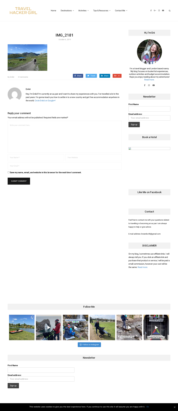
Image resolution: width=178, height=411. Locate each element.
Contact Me (120, 10)
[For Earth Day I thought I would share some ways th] (75, 327)
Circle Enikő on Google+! (45, 100)
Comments (23, 77)
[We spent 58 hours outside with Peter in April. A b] (48, 327)
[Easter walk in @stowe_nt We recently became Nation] (102, 327)
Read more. (149, 80)
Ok (147, 407)
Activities (82, 10)
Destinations (66, 10)
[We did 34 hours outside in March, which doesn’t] (129, 327)
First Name (133, 104)
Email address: (135, 114)
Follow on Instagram (91, 345)
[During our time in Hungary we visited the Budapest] (156, 327)
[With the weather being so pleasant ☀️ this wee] (21, 327)
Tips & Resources (100, 10)
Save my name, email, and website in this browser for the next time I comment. (45, 172)
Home (53, 10)
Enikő (11, 77)
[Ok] (174, 407)
